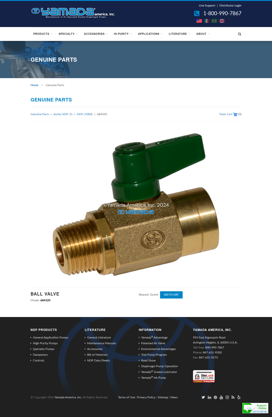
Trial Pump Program (154, 354)
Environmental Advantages (158, 349)
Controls (38, 360)
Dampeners (40, 354)
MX (207, 21)
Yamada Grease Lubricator (159, 371)
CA (222, 21)
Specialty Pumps (43, 349)
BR (214, 21)
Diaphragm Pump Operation (159, 366)
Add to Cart (171, 295)
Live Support (207, 5)
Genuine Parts (40, 114)
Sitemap (163, 397)
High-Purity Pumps (45, 343)
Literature (178, 34)
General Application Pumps (50, 337)
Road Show (148, 360)
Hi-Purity (121, 34)
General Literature (99, 337)
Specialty (67, 34)
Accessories (94, 34)
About (201, 34)
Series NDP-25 (63, 114)
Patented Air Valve (153, 343)
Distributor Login (230, 5)
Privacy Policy (146, 397)
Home (34, 85)
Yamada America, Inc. (68, 397)
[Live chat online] (255, 408)
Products (41, 34)
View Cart (225, 114)
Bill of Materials (97, 354)
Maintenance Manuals (101, 343)
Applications (148, 34)
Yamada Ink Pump (153, 377)
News (174, 397)
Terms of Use (126, 397)
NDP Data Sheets (98, 360)
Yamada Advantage (154, 337)
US (199, 21)
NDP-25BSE (85, 114)
